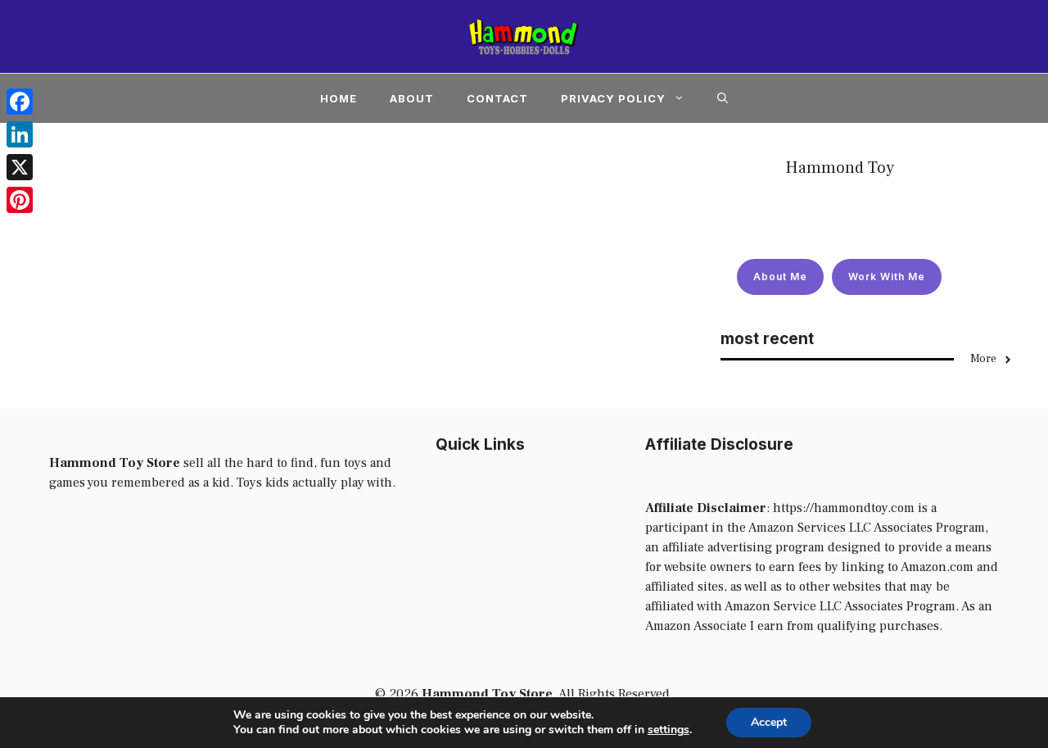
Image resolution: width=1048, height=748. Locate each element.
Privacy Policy (613, 98)
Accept (769, 722)
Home (338, 98)
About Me (780, 276)
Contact (497, 98)
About (412, 98)
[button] (722, 98)
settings (668, 730)
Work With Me (886, 276)
